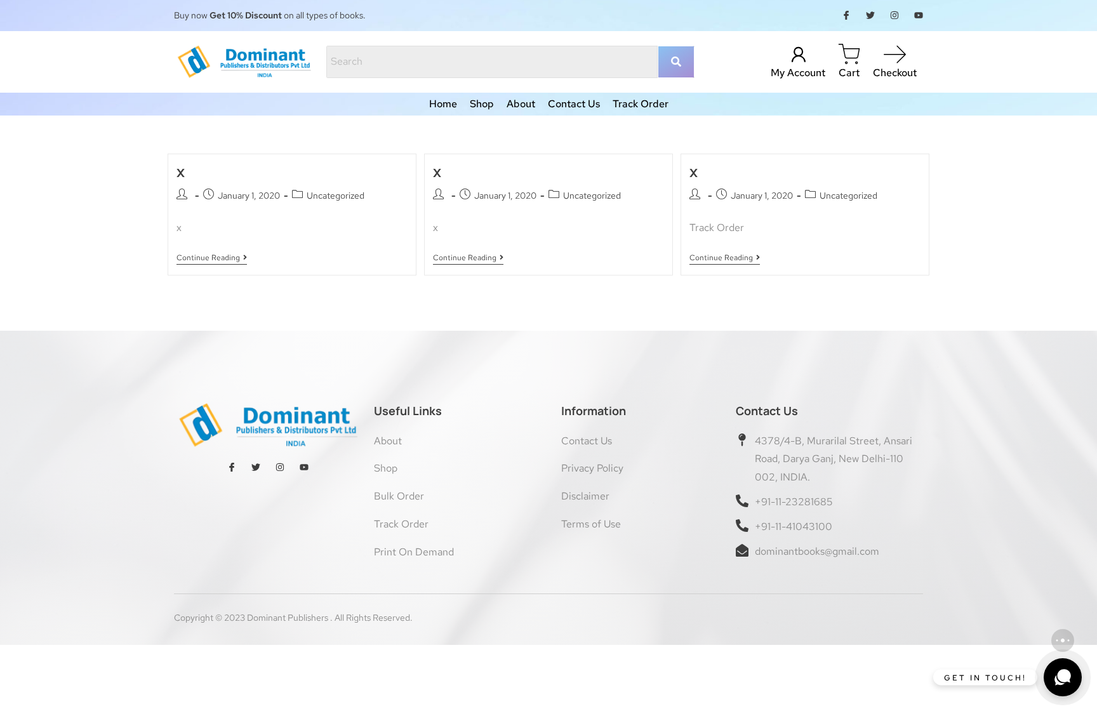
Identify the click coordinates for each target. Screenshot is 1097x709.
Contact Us (574, 104)
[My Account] (798, 55)
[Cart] (849, 55)
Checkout (895, 72)
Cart (849, 72)
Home (443, 104)
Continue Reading (210, 258)
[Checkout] (895, 55)
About (521, 104)
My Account (798, 72)
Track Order (640, 104)
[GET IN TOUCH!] (1063, 677)
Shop (482, 104)
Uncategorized (335, 195)
